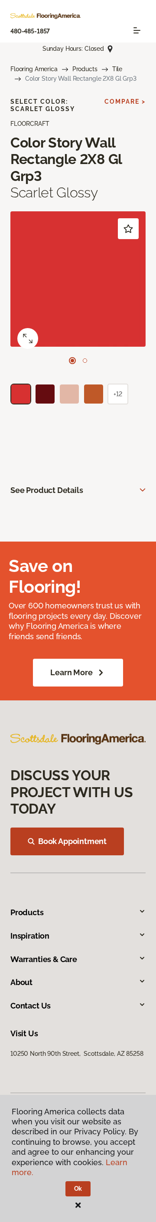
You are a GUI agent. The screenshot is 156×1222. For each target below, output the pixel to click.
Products (85, 69)
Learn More (71, 672)
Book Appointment (72, 841)
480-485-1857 (30, 31)
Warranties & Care (43, 959)
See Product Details (46, 490)
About (21, 982)
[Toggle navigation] (137, 30)
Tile (117, 69)
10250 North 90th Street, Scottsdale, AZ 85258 (76, 1053)
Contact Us (30, 1005)
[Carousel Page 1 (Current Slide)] (72, 360)
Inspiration (29, 935)
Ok (78, 1188)
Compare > (125, 101)
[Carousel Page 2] (85, 360)
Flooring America (34, 69)
